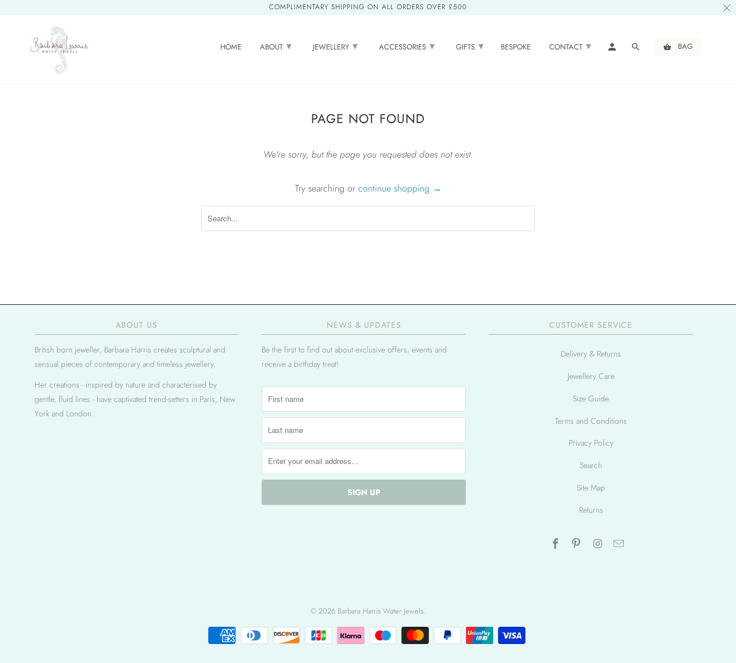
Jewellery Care (591, 376)
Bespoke (516, 47)
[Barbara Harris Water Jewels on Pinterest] (577, 543)
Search (591, 465)
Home (230, 47)
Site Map (591, 487)
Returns (591, 510)
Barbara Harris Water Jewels (380, 610)
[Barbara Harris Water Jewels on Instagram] (598, 543)
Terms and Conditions (591, 421)
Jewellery (335, 46)
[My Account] (613, 49)
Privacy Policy (591, 443)
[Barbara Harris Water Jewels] (59, 50)
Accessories (407, 46)
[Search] (636, 49)
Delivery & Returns (591, 353)
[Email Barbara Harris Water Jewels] (620, 543)
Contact (570, 46)
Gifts (470, 46)
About (276, 46)
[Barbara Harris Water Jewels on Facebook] (556, 543)
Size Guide (591, 398)
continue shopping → (400, 188)
